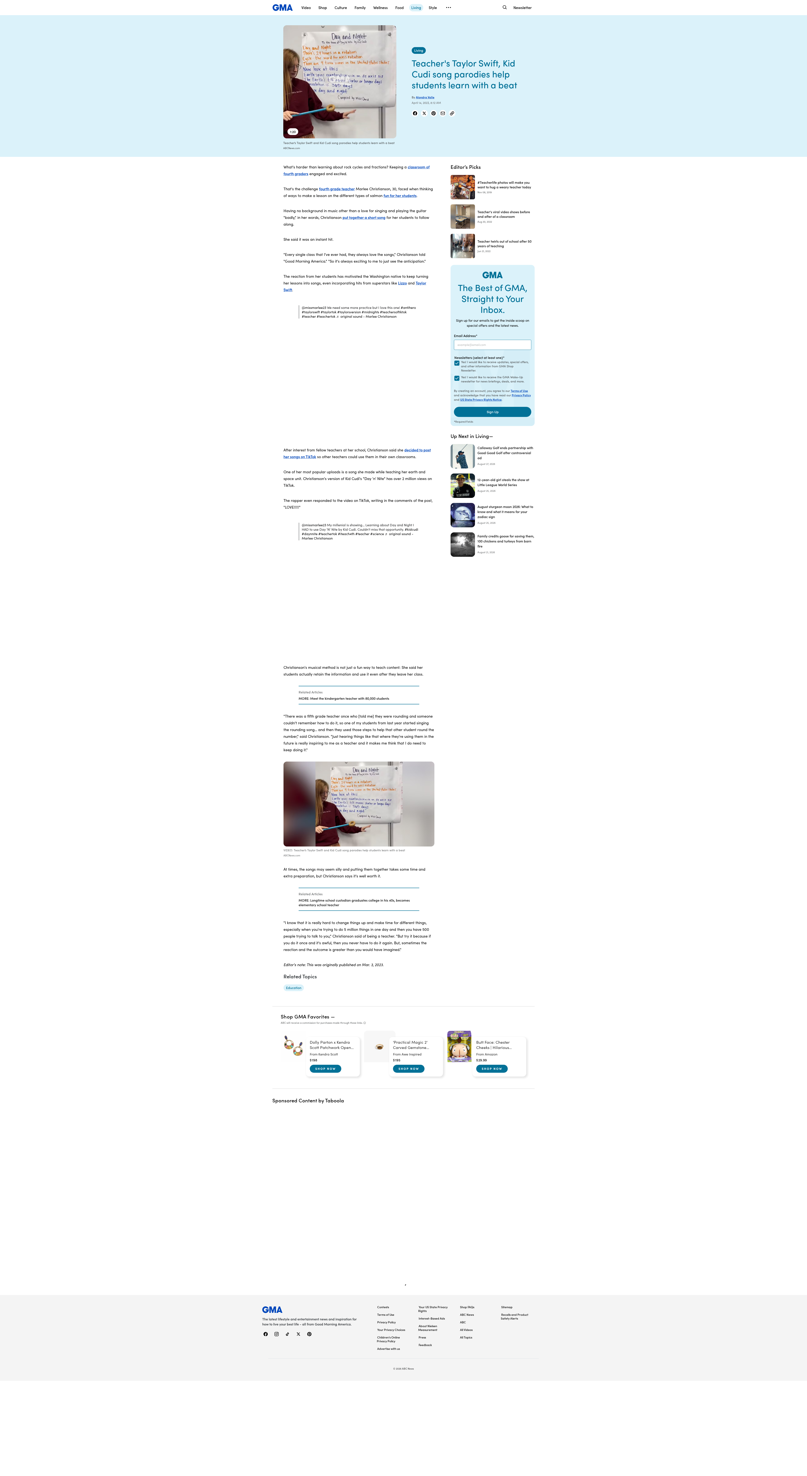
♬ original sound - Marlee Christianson (366, 316)
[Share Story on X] (424, 113)
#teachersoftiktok (393, 312)
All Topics (466, 1337)
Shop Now (325, 1068)
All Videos (466, 1330)
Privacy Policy (521, 395)
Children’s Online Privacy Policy (388, 1339)
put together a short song (364, 217)
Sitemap (507, 1307)
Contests (383, 1307)
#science (377, 534)
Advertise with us (388, 1348)
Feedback (425, 1345)
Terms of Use (519, 391)
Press (422, 1337)
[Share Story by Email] (442, 113)
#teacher (309, 316)
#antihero (408, 307)
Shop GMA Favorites (305, 1016)
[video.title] (339, 81)
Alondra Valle (425, 97)
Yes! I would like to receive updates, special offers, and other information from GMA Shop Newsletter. (495, 366)
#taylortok (328, 312)
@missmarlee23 (314, 307)
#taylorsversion (349, 312)
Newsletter (522, 7)
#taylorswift (311, 312)
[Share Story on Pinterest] (433, 113)
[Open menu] (448, 7)
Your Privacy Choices (391, 1330)
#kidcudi (411, 529)
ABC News (467, 1314)
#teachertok (326, 316)
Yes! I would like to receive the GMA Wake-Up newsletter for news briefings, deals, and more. (492, 379)
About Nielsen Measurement (427, 1328)
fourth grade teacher (337, 188)
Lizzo (402, 283)
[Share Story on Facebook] (415, 113)
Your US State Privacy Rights (433, 1309)
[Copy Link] (452, 113)
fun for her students (400, 195)
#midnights (370, 312)
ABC (463, 1322)
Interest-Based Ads (432, 1318)
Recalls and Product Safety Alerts (514, 1316)
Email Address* (465, 335)
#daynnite (310, 534)
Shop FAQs (467, 1307)
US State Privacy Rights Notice (481, 399)
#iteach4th (346, 534)
